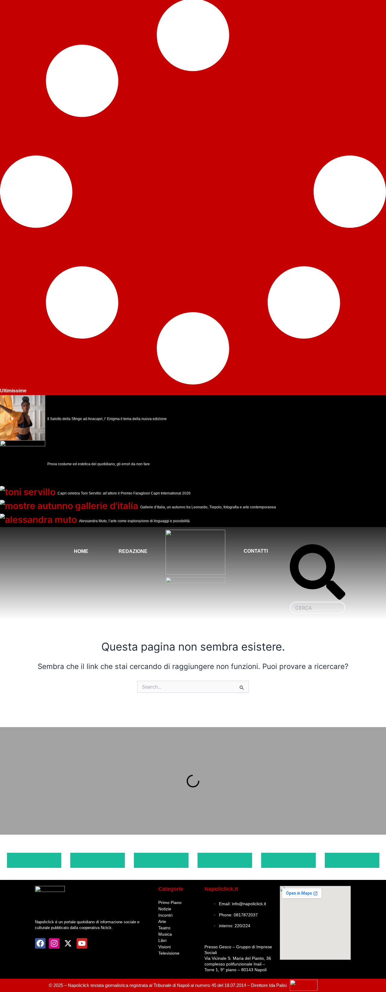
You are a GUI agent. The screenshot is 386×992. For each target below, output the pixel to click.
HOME (81, 551)
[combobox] (317, 608)
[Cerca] (317, 598)
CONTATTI (256, 551)
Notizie (164, 908)
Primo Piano (170, 902)
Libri (162, 940)
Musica (165, 934)
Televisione (168, 953)
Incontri (165, 915)
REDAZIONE (133, 551)
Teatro (164, 927)
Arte (162, 921)
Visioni (164, 946)
